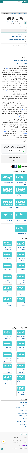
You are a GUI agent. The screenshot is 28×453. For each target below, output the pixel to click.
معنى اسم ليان (23, 402)
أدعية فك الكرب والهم (22, 421)
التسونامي (11, 106)
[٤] (15, 137)
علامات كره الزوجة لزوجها (21, 408)
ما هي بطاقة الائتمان (22, 416)
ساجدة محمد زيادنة (11, 22)
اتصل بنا (25, 437)
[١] (15, 74)
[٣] (19, 116)
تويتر (12, 166)
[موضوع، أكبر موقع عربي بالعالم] (24, 2)
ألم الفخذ (25, 427)
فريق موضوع (15, 443)
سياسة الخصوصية (15, 440)
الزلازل (7, 69)
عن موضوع (16, 437)
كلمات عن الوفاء (23, 405)
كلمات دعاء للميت (23, 419)
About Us (25, 443)
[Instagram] (21, 434)
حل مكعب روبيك (23, 410)
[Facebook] (26, 434)
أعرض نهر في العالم (22, 413)
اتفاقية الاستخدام (23, 440)
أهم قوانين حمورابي (22, 424)
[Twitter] (24, 434)
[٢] (17, 87)
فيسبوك (15, 166)
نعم (16, 160)
